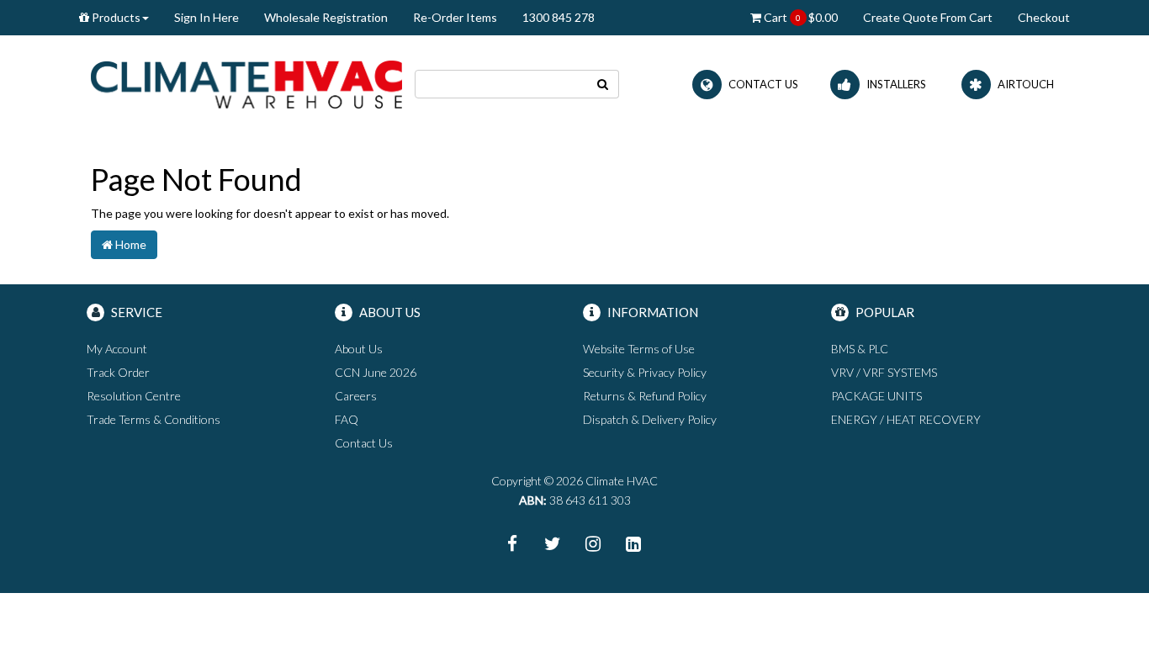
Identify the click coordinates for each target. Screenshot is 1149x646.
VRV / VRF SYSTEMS (884, 372)
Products (114, 17)
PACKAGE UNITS (876, 396)
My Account (117, 349)
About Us (359, 349)
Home (129, 244)
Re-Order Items (455, 17)
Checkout (1044, 17)
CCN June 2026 (375, 372)
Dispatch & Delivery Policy (650, 419)
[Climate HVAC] (246, 83)
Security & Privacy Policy (645, 372)
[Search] (603, 84)
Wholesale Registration (326, 17)
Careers (356, 396)
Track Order (118, 372)
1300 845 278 (558, 17)
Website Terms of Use (639, 349)
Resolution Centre (134, 396)
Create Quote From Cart (928, 17)
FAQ (346, 419)
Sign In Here (206, 17)
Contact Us (364, 443)
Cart (799, 17)
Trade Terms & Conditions (153, 419)
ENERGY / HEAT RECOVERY (906, 419)
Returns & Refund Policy (645, 396)
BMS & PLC (859, 349)
